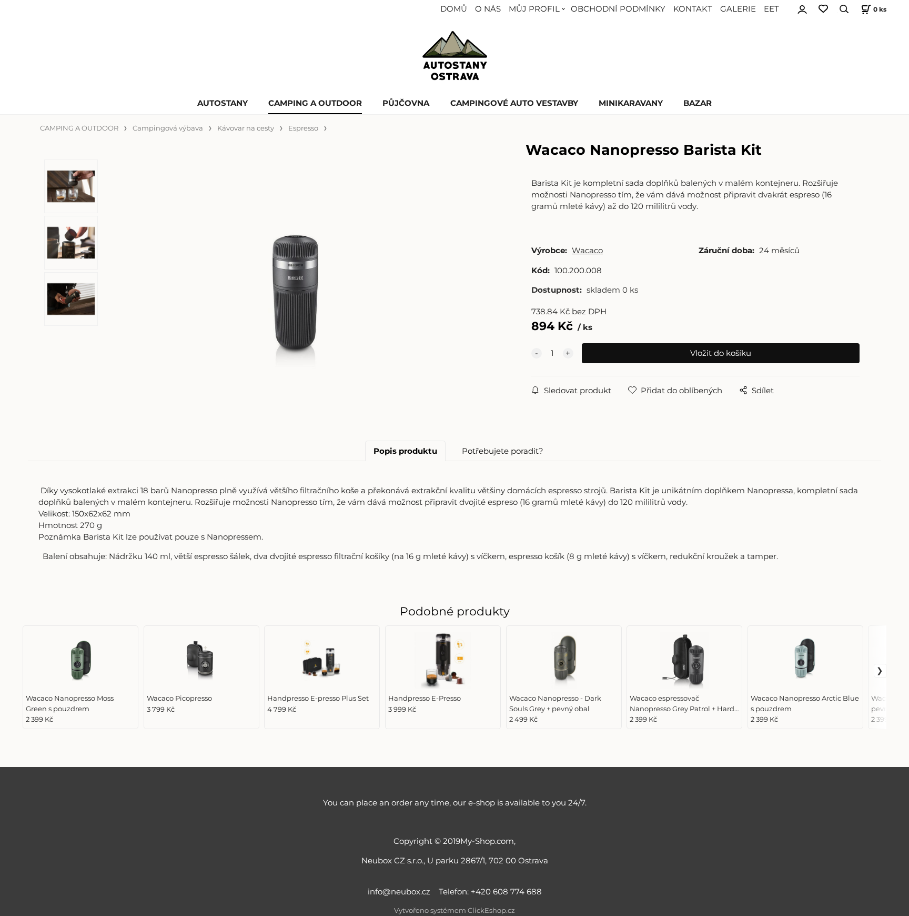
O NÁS (488, 9)
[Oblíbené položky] (823, 9)
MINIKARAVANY (631, 103)
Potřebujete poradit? (502, 451)
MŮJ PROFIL (534, 9)
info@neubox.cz (401, 892)
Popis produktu (405, 451)
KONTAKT (692, 9)
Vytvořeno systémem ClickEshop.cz (454, 910)
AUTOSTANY (222, 103)
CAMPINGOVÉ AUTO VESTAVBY (514, 103)
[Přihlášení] (802, 8)
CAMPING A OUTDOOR (315, 103)
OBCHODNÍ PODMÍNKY (618, 9)
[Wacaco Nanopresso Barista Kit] (296, 295)
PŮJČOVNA (405, 103)
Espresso (303, 128)
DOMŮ (453, 9)
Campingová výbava (168, 128)
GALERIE (738, 9)
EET (771, 9)
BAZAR (697, 103)
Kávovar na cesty (245, 128)
